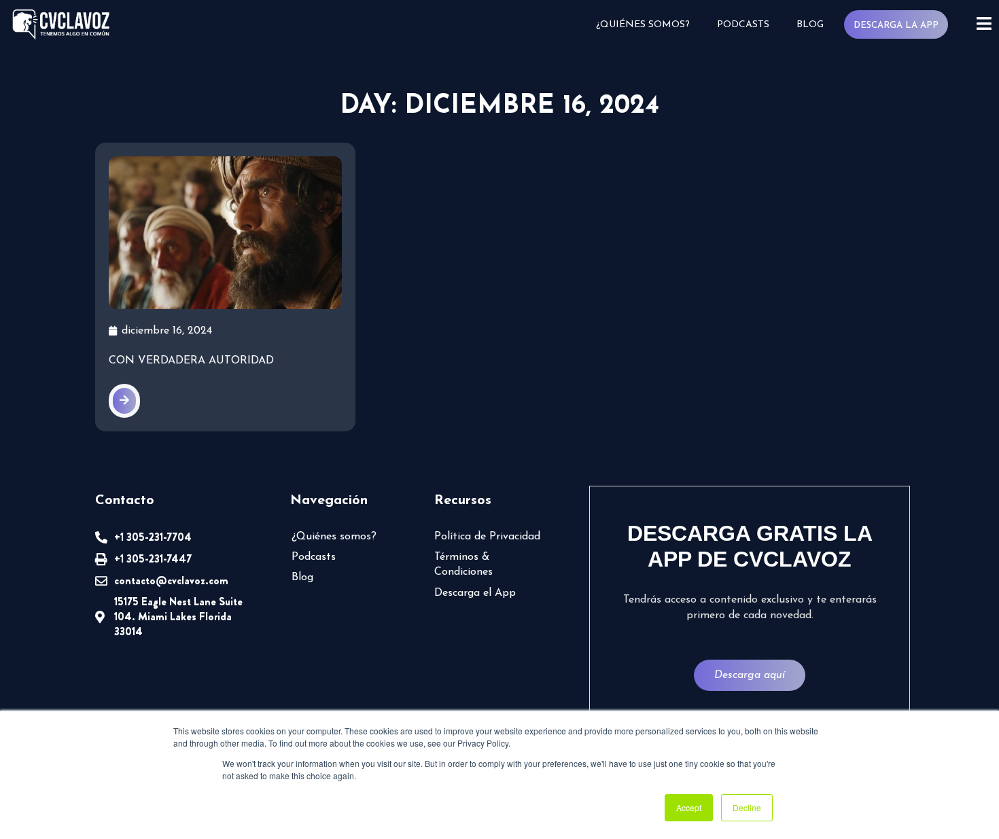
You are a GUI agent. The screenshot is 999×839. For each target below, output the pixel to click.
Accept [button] (688, 807)
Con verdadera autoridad (191, 360)
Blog (810, 25)
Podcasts (743, 25)
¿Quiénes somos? (643, 25)
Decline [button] (747, 807)
